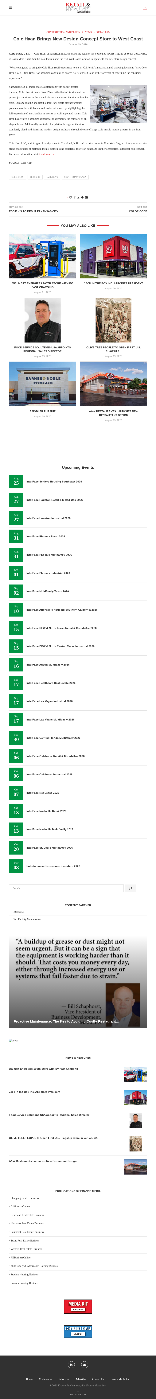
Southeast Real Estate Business (27, 1232)
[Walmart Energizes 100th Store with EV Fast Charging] (42, 256)
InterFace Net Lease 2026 (42, 792)
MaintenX (19, 911)
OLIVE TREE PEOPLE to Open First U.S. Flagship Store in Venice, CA (53, 1137)
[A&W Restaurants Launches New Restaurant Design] (113, 384)
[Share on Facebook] (75, 197)
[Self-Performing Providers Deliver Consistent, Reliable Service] (78, 981)
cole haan (17, 177)
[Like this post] (70, 197)
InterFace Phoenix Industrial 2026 (48, 573)
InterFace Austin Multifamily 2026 (48, 664)
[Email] (84, 1364)
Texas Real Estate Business (25, 1240)
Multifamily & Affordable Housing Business (34, 1266)
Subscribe (64, 1379)
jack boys (52, 177)
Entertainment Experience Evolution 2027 (53, 866)
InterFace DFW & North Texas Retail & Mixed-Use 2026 (61, 628)
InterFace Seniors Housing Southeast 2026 (54, 481)
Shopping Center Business (25, 1198)
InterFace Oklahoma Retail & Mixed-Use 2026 (55, 756)
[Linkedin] (71, 1364)
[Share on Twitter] (78, 197)
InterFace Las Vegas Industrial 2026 (49, 701)
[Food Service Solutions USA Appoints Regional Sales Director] (42, 320)
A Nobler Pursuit (42, 411)
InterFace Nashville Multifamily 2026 (49, 829)
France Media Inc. (120, 1379)
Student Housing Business (24, 1274)
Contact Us (98, 1379)
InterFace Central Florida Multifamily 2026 (53, 737)
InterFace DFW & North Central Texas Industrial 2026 (60, 646)
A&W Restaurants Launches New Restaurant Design (43, 1161)
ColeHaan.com (47, 154)
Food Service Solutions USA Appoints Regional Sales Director (49, 1114)
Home (29, 1379)
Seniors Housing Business (24, 1283)
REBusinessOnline (20, 1257)
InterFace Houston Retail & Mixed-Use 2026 (54, 499)
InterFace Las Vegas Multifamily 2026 (50, 719)
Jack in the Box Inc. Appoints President (113, 283)
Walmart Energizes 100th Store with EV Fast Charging (43, 1068)
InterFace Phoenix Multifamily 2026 (49, 554)
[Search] (145, 8)
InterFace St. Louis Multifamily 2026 (49, 847)
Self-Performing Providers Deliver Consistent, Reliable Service (64, 1021)
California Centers (20, 1206)
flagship (35, 177)
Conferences (45, 1379)
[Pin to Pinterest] (82, 197)
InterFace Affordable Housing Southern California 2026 (62, 609)
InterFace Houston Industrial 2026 (48, 518)
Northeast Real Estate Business (27, 1223)
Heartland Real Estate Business (27, 1215)
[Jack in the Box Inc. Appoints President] (113, 256)
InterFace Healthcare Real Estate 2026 (51, 682)
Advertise (81, 1379)
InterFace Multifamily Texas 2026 (47, 591)
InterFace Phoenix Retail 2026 (45, 536)
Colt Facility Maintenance (27, 919)
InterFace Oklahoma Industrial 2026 (49, 774)
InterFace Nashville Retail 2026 (46, 811)
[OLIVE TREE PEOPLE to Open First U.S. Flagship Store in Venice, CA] (113, 320)
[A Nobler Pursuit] (42, 384)
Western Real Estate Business (26, 1249)
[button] (12, 981)
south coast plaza (75, 177)
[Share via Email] (86, 197)
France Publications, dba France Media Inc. (82, 1385)
